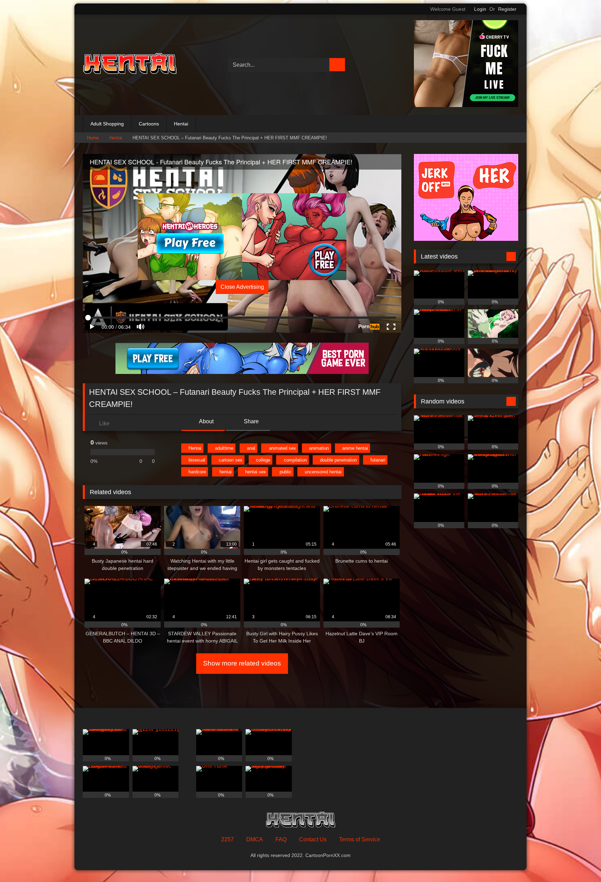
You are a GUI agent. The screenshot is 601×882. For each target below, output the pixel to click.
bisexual (197, 460)
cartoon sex (230, 460)
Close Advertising (242, 287)
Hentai (181, 123)
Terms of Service (359, 839)
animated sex (282, 448)
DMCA (254, 839)
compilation (295, 460)
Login (480, 9)
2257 (227, 839)
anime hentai (355, 448)
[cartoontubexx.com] (130, 65)
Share (250, 421)
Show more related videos (242, 663)
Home (93, 137)
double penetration (338, 460)
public (285, 471)
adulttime (224, 448)
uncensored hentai (323, 471)
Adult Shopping (107, 123)
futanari (377, 460)
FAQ (281, 839)
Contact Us (313, 839)
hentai (225, 471)
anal (251, 448)
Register (507, 9)
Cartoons (149, 123)
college (263, 460)
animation (319, 448)
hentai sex (255, 471)
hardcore (197, 471)
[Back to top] (580, 861)
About (206, 421)
